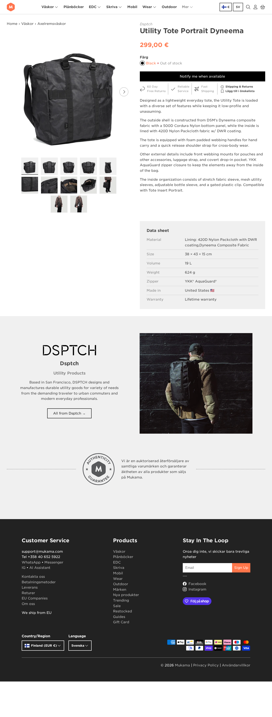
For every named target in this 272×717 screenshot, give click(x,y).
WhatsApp (31, 562)
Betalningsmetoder (39, 582)
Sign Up (241, 568)
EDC (92, 7)
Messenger (53, 562)
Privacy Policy (206, 665)
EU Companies (35, 598)
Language (77, 636)
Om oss (28, 604)
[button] (262, 7)
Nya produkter (126, 595)
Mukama (182, 665)
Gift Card (121, 622)
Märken (119, 590)
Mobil (132, 7)
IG (24, 568)
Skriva (112, 7)
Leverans (30, 587)
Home (12, 24)
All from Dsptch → (69, 413)
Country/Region (36, 636)
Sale (117, 606)
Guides (119, 617)
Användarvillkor (236, 665)
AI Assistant (39, 568)
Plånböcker (74, 7)
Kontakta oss (33, 577)
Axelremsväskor (51, 24)
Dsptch (146, 24)
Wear (147, 7)
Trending (121, 600)
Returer (28, 593)
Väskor (47, 7)
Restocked (122, 611)
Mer (185, 7)
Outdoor (169, 7)
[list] (70, 91)
